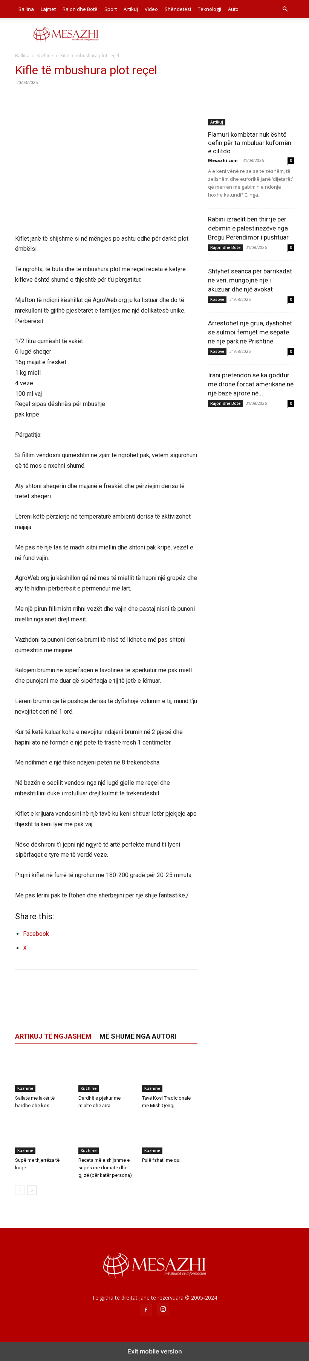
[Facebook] (22, 99)
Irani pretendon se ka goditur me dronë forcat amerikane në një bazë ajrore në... (251, 384)
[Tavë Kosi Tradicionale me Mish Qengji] (169, 1073)
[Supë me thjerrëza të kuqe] (42, 1135)
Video (151, 9)
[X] (39, 99)
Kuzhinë (45, 55)
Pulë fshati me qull (162, 1160)
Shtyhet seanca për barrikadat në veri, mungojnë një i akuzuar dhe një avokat (250, 280)
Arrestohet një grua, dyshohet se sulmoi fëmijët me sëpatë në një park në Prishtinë (250, 332)
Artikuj (131, 9)
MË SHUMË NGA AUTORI (137, 1036)
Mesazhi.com (222, 160)
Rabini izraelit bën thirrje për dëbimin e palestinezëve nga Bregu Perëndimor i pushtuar (248, 228)
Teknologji (209, 9)
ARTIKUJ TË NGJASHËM (53, 1036)
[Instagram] (163, 1309)
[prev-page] (19, 1190)
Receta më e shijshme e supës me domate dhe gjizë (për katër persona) (105, 1167)
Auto (233, 9)
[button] (285, 9)
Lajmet (48, 9)
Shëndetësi (178, 9)
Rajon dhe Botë (80, 9)
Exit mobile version (154, 1351)
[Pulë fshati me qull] (169, 1135)
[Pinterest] (57, 99)
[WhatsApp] (74, 99)
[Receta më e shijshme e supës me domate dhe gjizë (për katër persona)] (106, 1135)
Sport (110, 9)
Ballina (26, 9)
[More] (92, 99)
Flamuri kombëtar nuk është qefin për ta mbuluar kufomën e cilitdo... (249, 143)
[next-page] (32, 1190)
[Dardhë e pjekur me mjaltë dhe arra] (106, 1073)
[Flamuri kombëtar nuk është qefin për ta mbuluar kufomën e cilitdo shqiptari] (251, 94)
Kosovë (217, 299)
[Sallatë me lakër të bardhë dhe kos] (42, 1073)
